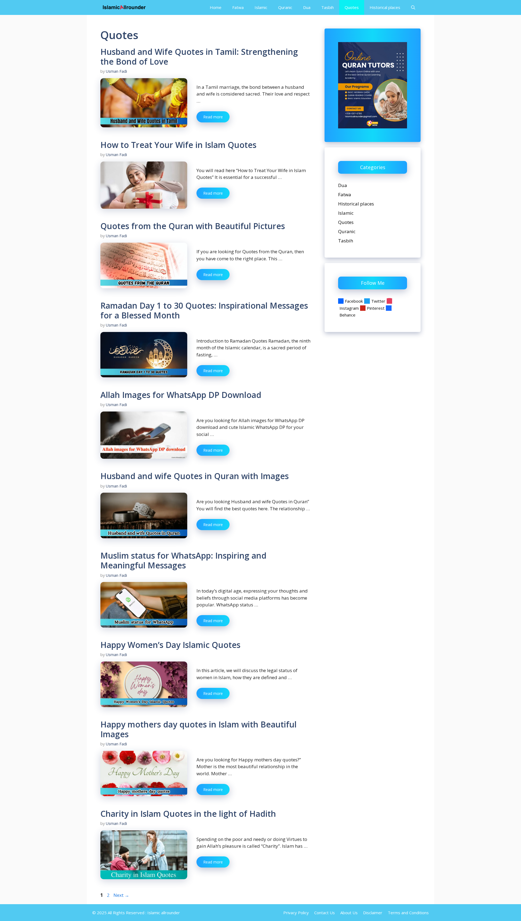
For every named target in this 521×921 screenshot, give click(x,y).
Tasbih (327, 7)
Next (121, 895)
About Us (349, 912)
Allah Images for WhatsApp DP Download (180, 394)
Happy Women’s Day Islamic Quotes (170, 644)
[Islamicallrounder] (124, 7)
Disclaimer (372, 912)
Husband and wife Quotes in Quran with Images (194, 476)
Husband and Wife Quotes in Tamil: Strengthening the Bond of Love (199, 56)
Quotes (352, 7)
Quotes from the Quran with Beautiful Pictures (192, 226)
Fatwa (238, 7)
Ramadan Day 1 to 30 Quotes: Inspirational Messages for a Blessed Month (204, 310)
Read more (213, 116)
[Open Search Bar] (413, 7)
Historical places (385, 7)
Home (215, 7)
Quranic (285, 7)
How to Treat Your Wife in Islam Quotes (178, 144)
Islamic (261, 7)
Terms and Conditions (408, 912)
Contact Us (324, 912)
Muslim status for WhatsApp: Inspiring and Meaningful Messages (183, 560)
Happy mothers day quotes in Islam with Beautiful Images (198, 729)
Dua (306, 7)
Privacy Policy (296, 912)
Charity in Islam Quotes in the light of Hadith (188, 813)
